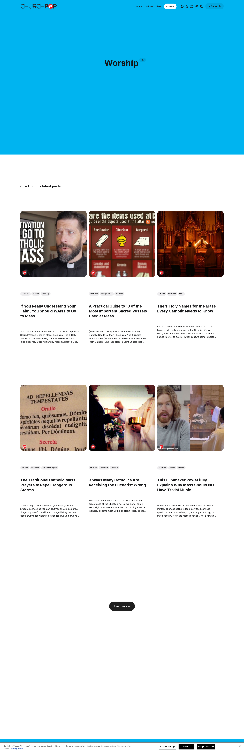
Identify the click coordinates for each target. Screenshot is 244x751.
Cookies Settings (167, 747)
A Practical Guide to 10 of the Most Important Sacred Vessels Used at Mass (118, 311)
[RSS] (201, 6)
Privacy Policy (17, 748)
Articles (149, 6)
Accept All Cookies (206, 747)
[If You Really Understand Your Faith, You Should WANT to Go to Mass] (53, 244)
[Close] (240, 746)
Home (139, 6)
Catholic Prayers (49, 468)
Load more (122, 606)
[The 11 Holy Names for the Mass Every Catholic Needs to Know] (190, 244)
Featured (25, 294)
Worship (45, 294)
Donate (170, 6)
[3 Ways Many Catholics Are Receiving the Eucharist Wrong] (122, 418)
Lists (158, 6)
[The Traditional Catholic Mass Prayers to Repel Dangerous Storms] (53, 418)
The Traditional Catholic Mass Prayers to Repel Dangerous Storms (47, 485)
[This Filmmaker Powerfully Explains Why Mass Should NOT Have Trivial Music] (190, 418)
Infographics (106, 294)
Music (172, 468)
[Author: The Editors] (24, 273)
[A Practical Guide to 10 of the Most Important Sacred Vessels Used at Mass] (122, 244)
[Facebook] (182, 6)
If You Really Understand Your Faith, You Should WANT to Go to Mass (48, 311)
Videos (36, 294)
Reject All (186, 747)
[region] (122, 746)
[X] (186, 6)
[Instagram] (191, 6)
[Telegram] (196, 6)
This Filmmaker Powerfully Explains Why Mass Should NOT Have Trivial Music (186, 485)
